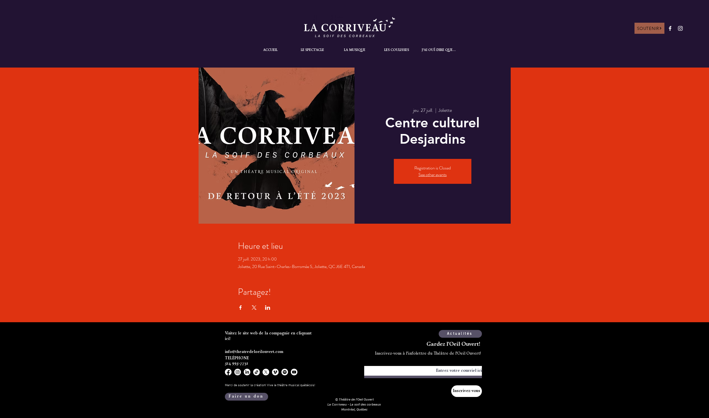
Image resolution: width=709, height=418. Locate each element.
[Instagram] (680, 28)
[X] (266, 372)
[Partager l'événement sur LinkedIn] (267, 307)
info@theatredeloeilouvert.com (254, 352)
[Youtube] (294, 372)
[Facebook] (670, 28)
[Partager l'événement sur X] (254, 307)
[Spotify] (284, 372)
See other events (432, 174)
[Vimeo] (275, 372)
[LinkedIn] (247, 372)
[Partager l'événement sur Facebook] (240, 307)
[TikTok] (256, 372)
